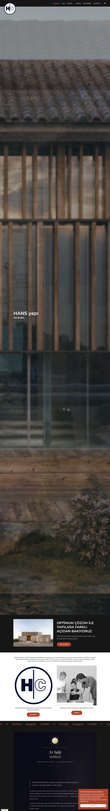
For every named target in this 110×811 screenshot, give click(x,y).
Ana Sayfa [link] (56, 3)
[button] (70, 3)
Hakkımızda (33, 714)
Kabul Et (93, 805)
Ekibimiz (76, 712)
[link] (10, 3)
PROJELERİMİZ (64, 644)
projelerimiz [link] (87, 3)
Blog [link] (63, 3)
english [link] (78, 3)
